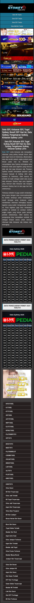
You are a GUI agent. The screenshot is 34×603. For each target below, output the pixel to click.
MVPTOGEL (9, 423)
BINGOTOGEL (10, 463)
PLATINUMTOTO (11, 434)
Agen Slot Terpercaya (13, 507)
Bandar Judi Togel (11, 547)
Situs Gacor (9, 488)
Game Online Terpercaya (14, 584)
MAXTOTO (9, 448)
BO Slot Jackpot (11, 515)
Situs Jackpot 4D (11, 568)
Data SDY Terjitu (17, 22)
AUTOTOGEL (10, 419)
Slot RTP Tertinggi (12, 595)
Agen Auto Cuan (11, 536)
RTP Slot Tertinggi (12, 580)
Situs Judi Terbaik (11, 496)
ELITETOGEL (10, 427)
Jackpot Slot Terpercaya (14, 559)
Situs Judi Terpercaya (13, 503)
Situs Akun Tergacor (12, 511)
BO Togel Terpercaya (12, 499)
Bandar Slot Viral (11, 532)
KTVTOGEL (9, 411)
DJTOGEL (9, 407)
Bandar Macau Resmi (12, 555)
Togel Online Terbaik (12, 528)
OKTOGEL (9, 415)
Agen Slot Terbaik (12, 543)
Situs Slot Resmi (11, 565)
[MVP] (17, 384)
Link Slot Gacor (11, 591)
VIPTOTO (9, 438)
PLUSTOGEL (10, 474)
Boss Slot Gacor (11, 524)
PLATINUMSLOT (11, 452)
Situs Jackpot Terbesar (13, 540)
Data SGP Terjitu (17, 18)
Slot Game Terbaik (12, 576)
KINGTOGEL (9, 478)
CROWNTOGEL (10, 455)
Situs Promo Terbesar (13, 551)
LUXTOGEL (9, 467)
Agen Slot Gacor (11, 572)
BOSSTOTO (9, 444)
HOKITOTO (9, 484)
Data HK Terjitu (17, 15)
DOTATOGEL (10, 404)
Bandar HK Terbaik (12, 587)
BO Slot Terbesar (11, 599)
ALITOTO (9, 471)
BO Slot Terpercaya (12, 492)
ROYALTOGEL (10, 430)
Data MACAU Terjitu (17, 26)
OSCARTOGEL (10, 459)
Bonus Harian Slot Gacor (14, 519)
